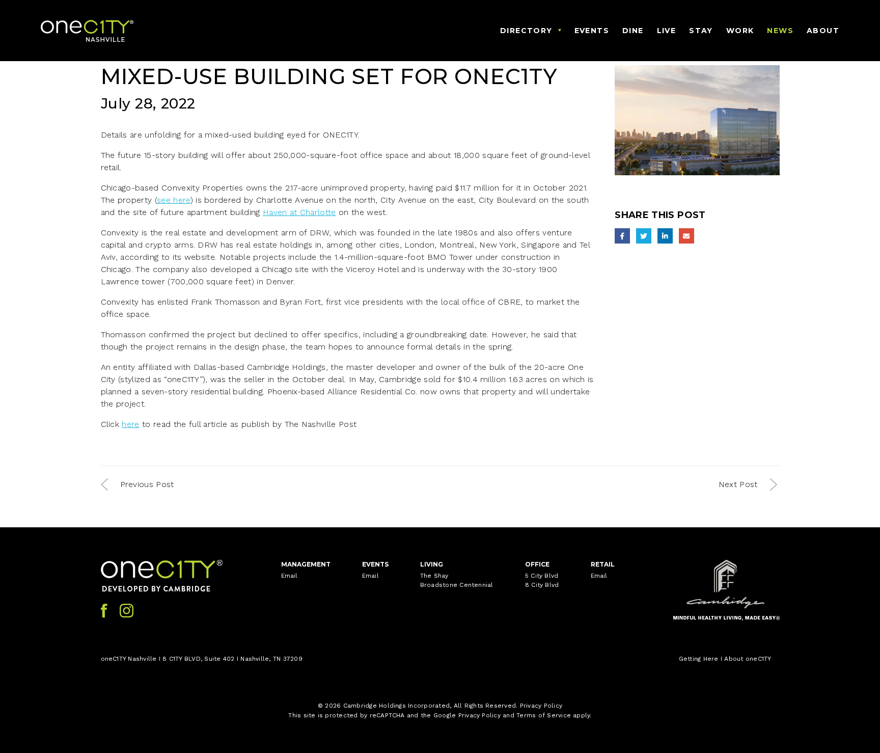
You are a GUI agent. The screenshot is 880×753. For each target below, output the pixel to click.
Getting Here (699, 658)
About (823, 30)
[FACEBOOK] (104, 610)
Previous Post (147, 484)
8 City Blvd (542, 584)
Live (666, 30)
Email (289, 575)
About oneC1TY (747, 658)
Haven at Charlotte (299, 212)
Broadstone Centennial (456, 584)
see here (173, 200)
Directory (526, 30)
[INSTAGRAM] (126, 610)
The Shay (434, 575)
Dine (633, 30)
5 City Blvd (542, 575)
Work (740, 30)
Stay (701, 30)
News (780, 30)
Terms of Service (543, 715)
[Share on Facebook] (622, 236)
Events (591, 30)
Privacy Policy (541, 705)
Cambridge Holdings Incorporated (396, 705)
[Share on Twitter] (643, 236)
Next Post (738, 484)
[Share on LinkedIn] (665, 236)
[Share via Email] (686, 236)
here (130, 424)
